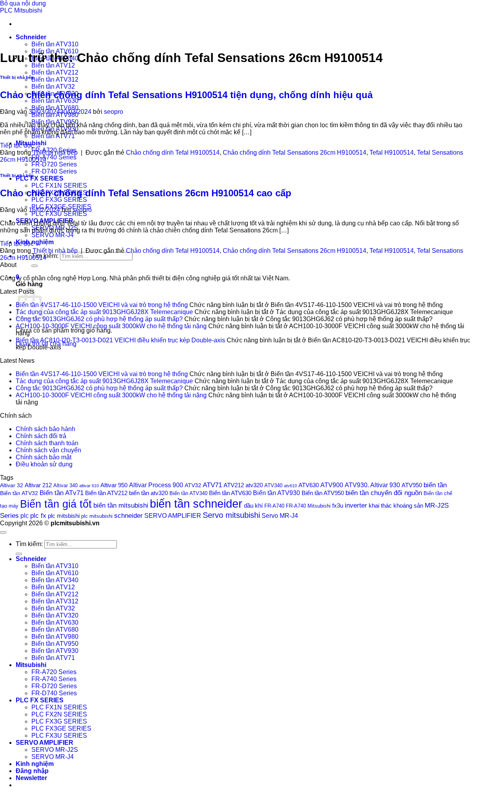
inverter (356, 505)
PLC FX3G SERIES (59, 199)
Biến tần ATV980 (54, 636)
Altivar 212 (38, 485)
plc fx (38, 515)
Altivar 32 (11, 485)
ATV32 (193, 485)
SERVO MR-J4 (52, 235)
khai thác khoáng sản (396, 505)
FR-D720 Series (54, 164)
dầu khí (253, 505)
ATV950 (412, 485)
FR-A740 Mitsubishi (308, 506)
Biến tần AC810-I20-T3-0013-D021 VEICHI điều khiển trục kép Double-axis (120, 340)
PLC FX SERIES (40, 178)
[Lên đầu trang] (3, 532)
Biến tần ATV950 (323, 493)
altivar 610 (89, 485)
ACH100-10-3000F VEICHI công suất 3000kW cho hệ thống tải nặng (111, 326)
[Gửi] (34, 266)
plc (24, 515)
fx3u (337, 506)
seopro (113, 111)
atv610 (290, 485)
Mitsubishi (31, 665)
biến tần (435, 485)
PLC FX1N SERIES (59, 185)
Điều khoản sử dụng (44, 464)
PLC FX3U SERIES (59, 213)
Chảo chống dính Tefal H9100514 (173, 152)
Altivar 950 (113, 485)
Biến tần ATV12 (53, 65)
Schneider (31, 37)
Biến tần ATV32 (53, 86)
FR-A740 (274, 506)
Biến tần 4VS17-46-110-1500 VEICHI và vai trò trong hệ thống (102, 305)
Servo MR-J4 (280, 515)
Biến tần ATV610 (54, 573)
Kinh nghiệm (35, 763)
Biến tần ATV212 (54, 72)
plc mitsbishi (64, 516)
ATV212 (234, 485)
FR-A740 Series (53, 157)
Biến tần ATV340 (188, 493)
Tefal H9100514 (391, 152)
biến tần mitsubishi (120, 505)
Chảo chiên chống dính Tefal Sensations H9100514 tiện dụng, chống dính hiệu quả (186, 95)
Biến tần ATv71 (62, 493)
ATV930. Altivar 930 (372, 484)
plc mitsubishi (97, 516)
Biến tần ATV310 (54, 44)
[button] (31, 778)
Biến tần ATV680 (54, 107)
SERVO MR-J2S (54, 749)
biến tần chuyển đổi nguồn (384, 493)
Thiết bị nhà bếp (17, 77)
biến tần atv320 (148, 493)
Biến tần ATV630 (54, 100)
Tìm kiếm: (29, 544)
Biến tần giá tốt (56, 504)
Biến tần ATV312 (54, 79)
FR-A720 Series (53, 672)
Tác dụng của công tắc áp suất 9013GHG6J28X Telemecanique (104, 312)
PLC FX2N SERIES (59, 714)
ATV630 (308, 485)
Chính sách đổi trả (41, 436)
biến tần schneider (196, 503)
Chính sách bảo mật (43, 457)
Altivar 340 (65, 485)
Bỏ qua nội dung (23, 3)
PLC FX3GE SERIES (61, 728)
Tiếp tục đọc (21, 145)
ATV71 (212, 485)
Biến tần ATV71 (53, 136)
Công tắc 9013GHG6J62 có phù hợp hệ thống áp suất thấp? (99, 319)
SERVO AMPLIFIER (172, 515)
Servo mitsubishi (231, 514)
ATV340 (273, 485)
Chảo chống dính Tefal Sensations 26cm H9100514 (294, 152)
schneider (128, 515)
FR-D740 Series (54, 171)
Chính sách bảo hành (45, 429)
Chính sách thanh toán (47, 443)
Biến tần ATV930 (276, 492)
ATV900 (331, 484)
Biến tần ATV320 (54, 615)
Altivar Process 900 (156, 484)
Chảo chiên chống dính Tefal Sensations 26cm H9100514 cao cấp (145, 193)
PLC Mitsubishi (21, 10)
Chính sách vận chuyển (48, 450)
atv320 (254, 485)
